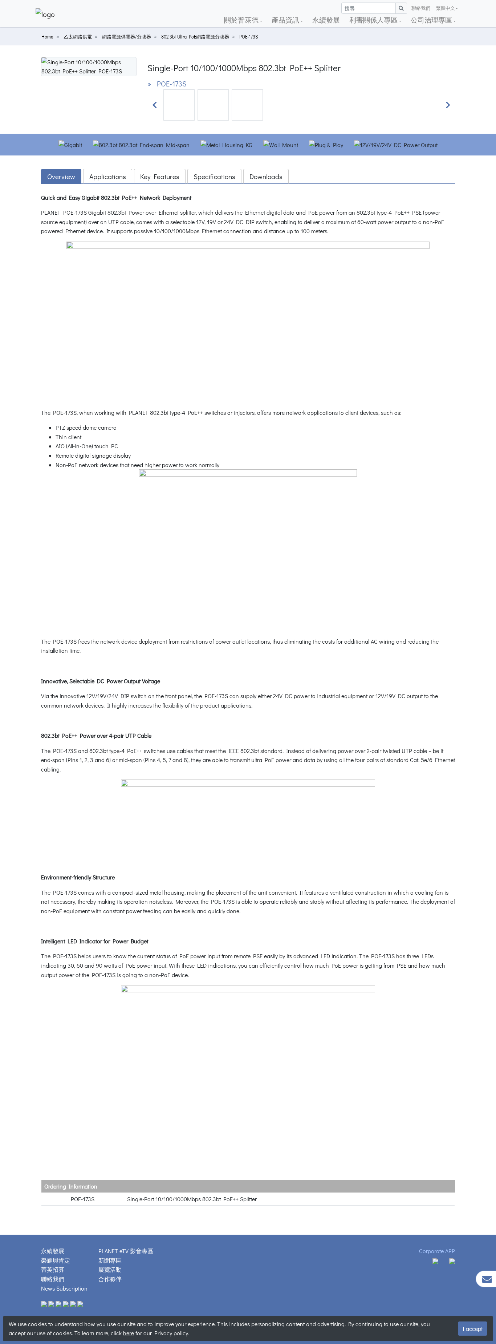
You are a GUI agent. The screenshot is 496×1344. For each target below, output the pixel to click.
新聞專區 (110, 1260)
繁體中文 (445, 8)
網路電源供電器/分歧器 (126, 37)
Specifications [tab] (214, 176)
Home (47, 37)
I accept (473, 1328)
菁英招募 (52, 1269)
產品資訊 (286, 19)
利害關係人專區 (374, 19)
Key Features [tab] (159, 176)
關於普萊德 (242, 19)
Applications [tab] (107, 176)
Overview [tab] (61, 176)
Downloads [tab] (265, 176)
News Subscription (64, 1288)
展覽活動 (110, 1269)
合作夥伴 (110, 1279)
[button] (154, 105)
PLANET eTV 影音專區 (125, 1251)
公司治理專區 (432, 19)
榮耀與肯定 (55, 1260)
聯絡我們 (420, 8)
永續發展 (326, 19)
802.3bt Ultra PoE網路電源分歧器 (195, 37)
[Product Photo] (89, 65)
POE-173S (248, 37)
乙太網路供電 (78, 37)
